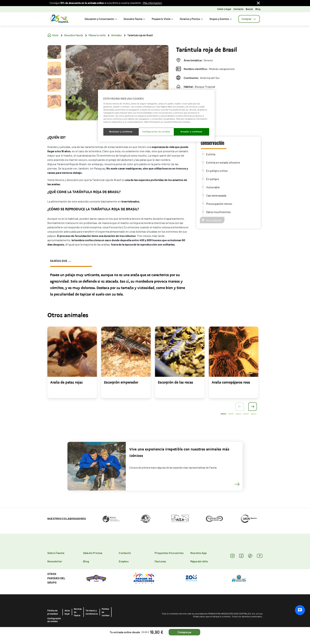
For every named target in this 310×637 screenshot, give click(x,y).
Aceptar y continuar (191, 131)
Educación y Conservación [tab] (99, 18)
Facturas (160, 561)
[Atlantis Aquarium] (238, 578)
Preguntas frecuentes (169, 553)
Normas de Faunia (78, 612)
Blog (257, 9)
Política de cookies (105, 612)
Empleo (123, 561)
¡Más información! (152, 2)
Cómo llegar (224, 9)
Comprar (246, 18)
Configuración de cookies (54, 619)
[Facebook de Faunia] (241, 556)
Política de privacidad (52, 612)
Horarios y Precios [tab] (190, 18)
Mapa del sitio (199, 561)
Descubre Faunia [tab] (133, 18)
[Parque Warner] (96, 578)
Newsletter (54, 561)
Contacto (239, 9)
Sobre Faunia (55, 553)
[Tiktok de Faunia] (250, 556)
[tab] (249, 19)
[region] (156, 116)
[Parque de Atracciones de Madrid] (143, 578)
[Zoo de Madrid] (191, 578)
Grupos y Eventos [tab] (219, 18)
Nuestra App (198, 553)
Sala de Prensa (92, 553)
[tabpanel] (72, 362)
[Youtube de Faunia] (260, 556)
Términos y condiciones (92, 612)
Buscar (249, 9)
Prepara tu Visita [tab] (161, 18)
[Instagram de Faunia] (232, 556)
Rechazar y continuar (121, 131)
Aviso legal (67, 612)
